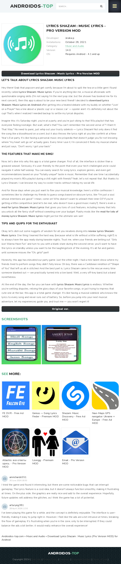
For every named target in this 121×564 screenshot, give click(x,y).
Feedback (65, 559)
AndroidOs (31, 6)
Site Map (36, 559)
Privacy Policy (50, 559)
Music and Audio (74, 46)
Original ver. (60, 309)
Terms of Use (100, 559)
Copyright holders (81, 559)
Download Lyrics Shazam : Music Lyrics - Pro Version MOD (60, 73)
